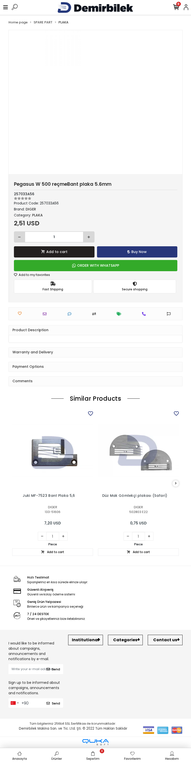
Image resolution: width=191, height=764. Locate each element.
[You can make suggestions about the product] (170, 314)
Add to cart (56, 251)
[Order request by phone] (145, 314)
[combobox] (14, 703)
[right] (176, 483)
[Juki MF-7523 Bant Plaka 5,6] (52, 450)
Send (56, 669)
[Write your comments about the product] (70, 314)
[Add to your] (95, 314)
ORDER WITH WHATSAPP (98, 265)
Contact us (165, 640)
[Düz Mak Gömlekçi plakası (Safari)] (138, 450)
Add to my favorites (34, 274)
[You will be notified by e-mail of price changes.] (120, 314)
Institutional (85, 640)
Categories (125, 640)
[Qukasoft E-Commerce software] (95, 742)
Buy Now (139, 251)
